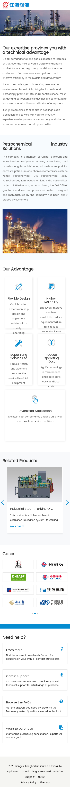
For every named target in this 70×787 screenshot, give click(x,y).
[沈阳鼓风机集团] (52, 590)
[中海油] (52, 577)
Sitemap (44, 782)
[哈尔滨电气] (18, 590)
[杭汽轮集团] (18, 602)
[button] (2, 502)
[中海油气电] (52, 564)
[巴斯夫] (18, 577)
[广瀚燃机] (52, 602)
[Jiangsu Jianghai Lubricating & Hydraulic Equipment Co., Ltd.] (16, 5)
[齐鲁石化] (18, 564)
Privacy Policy (28, 782)
